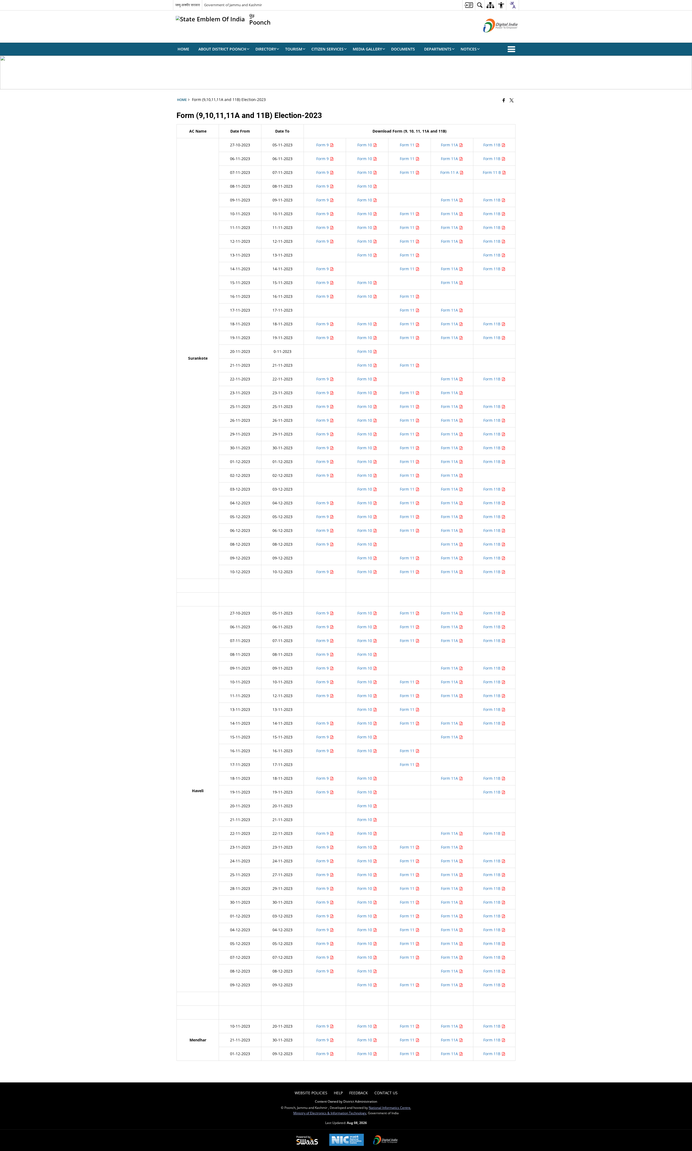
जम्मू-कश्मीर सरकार (187, 4)
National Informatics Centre (389, 1107)
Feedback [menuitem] (358, 1092)
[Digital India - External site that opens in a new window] (493, 36)
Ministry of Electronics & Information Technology (329, 1113)
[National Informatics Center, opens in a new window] (346, 1140)
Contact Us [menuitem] (386, 1092)
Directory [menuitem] (265, 49)
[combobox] (512, 5)
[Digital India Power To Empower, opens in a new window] (385, 1140)
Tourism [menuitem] (293, 49)
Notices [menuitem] (469, 49)
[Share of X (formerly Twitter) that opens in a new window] (511, 100)
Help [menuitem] (338, 1092)
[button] (512, 49)
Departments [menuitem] (437, 49)
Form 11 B (492, 172)
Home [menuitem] (183, 49)
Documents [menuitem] (403, 49)
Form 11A (450, 144)
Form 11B (492, 144)
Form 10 (365, 144)
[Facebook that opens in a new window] (503, 100)
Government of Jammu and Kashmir (233, 4)
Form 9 (323, 144)
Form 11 (407, 144)
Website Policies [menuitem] (311, 1092)
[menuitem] (468, 5)
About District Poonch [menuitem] (222, 49)
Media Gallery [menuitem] (367, 49)
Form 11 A (450, 172)
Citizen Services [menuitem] (327, 49)
